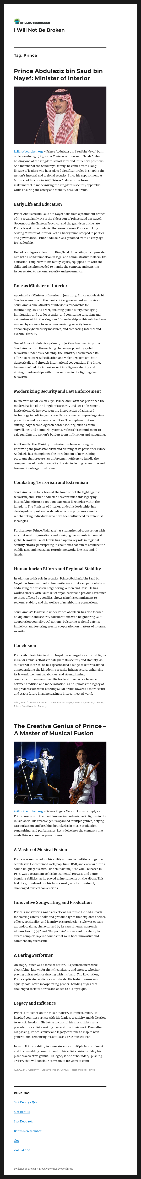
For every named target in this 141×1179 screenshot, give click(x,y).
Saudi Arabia (29, 706)
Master (73, 1069)
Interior (89, 702)
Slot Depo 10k (23, 1121)
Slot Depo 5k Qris (25, 1102)
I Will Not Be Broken (39, 30)
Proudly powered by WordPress (56, 1168)
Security (42, 706)
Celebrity (33, 1069)
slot (16, 1140)
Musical (82, 1069)
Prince (32, 702)
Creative (46, 1069)
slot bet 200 (22, 1150)
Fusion (55, 1069)
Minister (99, 702)
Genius (64, 1069)
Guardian (78, 702)
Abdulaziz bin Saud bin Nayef (55, 702)
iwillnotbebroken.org (28, 151)
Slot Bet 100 (22, 1112)
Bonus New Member (27, 1131)
